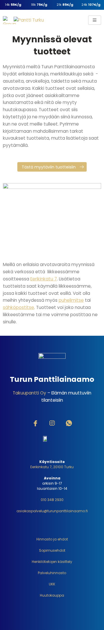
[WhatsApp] (68, 424)
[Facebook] (35, 424)
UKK (52, 584)
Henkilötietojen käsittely (52, 561)
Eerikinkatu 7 (43, 279)
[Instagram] (52, 424)
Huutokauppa (52, 595)
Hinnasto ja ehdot (52, 539)
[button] (52, 167)
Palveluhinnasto (52, 572)
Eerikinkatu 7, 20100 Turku (52, 466)
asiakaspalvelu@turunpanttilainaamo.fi (52, 510)
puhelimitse (71, 300)
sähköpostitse (18, 307)
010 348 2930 (52, 499)
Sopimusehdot (52, 550)
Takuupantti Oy (29, 393)
